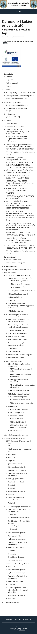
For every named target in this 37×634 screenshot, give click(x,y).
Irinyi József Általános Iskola (16, 99)
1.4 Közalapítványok (15, 297)
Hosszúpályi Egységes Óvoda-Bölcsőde (20, 92)
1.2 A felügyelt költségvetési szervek (21, 291)
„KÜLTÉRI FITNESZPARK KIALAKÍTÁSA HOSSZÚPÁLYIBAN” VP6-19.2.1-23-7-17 (20, 247)
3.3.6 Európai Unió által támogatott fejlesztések (18, 426)
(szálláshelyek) (11, 123)
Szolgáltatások (9, 114)
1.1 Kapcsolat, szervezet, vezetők (20, 278)
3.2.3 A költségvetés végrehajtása (22, 403)
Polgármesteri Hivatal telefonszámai (17, 269)
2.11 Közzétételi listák (16, 358)
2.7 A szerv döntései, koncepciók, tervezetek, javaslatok (20, 344)
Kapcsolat (9, 619)
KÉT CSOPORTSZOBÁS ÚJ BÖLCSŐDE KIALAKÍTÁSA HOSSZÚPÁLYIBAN (19, 171)
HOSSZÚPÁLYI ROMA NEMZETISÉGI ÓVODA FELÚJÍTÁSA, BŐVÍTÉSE (19, 177)
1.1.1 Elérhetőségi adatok (19, 281)
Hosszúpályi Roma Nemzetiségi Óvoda (20, 96)
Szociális (11, 494)
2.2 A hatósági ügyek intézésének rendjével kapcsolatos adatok (20, 326)
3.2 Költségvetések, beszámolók (19, 394)
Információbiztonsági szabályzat (16, 435)
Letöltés (5, 43)
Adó (9, 446)
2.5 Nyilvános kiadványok (17, 336)
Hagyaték (11, 461)
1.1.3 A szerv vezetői (17, 287)
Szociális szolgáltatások (12, 102)
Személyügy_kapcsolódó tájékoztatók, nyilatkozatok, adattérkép (18, 590)
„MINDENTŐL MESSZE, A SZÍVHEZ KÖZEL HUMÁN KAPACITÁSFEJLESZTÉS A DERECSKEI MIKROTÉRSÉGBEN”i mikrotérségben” (20, 226)
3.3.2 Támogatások (17, 412)
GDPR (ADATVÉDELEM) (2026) (15, 438)
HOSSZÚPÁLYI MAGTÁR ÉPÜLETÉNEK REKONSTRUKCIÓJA (20, 197)
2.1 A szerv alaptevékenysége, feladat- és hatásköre (19, 320)
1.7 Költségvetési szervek (17, 311)
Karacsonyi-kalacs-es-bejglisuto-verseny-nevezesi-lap (17, 41)
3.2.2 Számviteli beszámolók (20, 400)
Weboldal (11, 503)
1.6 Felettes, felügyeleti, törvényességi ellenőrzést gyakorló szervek (21, 305)
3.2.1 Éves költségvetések (19, 397)
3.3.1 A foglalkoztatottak (19, 409)
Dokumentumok (10, 257)
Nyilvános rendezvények (17, 470)
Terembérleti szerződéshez (20, 517)
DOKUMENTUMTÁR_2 (12, 602)
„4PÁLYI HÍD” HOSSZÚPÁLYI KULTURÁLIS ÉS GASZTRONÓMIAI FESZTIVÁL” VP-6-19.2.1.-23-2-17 (18, 240)
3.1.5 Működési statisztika (19, 390)
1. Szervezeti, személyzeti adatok (18, 275)
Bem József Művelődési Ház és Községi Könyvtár (19, 510)
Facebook (11, 457)
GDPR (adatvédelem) (11, 266)
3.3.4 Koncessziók (16, 419)
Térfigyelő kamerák (15, 560)
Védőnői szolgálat (12, 83)
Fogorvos (9, 80)
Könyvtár (13, 514)
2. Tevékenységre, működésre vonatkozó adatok (17, 316)
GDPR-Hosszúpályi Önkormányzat (18, 507)
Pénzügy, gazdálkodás (16, 479)
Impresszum (27, 619)
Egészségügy (9, 74)
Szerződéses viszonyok (16, 491)
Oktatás (7, 90)
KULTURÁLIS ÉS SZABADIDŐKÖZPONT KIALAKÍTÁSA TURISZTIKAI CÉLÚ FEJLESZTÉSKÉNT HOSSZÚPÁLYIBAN (20, 165)
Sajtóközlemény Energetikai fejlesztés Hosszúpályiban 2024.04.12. (18, 138)
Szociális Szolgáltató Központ (17, 105)
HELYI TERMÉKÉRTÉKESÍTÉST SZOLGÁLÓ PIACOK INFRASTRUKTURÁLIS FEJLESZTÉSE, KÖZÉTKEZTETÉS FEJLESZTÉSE (19, 204)
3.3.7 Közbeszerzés (17, 430)
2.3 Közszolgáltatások (16, 330)
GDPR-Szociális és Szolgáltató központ (20, 564)
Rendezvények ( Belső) (16, 482)
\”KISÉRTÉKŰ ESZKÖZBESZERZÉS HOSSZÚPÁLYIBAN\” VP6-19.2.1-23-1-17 (20, 234)
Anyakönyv (12, 454)
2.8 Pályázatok (13, 348)
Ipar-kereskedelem (15, 464)
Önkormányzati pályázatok (14, 127)
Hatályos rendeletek (13, 260)
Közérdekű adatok (10, 273)
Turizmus (7, 120)
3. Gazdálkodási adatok (14, 361)
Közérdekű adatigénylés (17, 467)
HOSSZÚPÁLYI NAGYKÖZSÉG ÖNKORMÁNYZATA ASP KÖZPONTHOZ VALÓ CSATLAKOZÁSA (20, 183)
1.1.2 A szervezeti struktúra (20, 284)
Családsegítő (14, 526)
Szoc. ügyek (12, 598)
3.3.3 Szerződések (16, 416)
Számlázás (11, 485)
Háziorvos (9, 77)
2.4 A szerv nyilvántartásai (17, 333)
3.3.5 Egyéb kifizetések (18, 422)
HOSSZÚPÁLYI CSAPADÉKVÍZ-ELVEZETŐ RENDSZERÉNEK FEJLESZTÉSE (17, 190)
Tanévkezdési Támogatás (15, 263)
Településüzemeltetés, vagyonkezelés (16, 499)
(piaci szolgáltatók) (13, 117)
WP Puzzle (22, 630)
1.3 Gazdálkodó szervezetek (18, 294)
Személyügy (12, 488)
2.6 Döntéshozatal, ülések (17, 340)
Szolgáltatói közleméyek (17, 37)
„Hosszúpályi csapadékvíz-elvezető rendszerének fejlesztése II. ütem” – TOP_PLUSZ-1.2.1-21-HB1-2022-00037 (20, 147)
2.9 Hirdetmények (14, 351)
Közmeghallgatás (14, 536)
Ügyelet (9, 86)
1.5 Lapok (11, 300)
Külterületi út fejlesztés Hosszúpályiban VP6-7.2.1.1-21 (17, 158)
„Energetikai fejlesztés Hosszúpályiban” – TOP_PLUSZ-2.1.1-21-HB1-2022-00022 (19, 131)
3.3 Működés (12, 407)
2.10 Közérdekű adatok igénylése (20, 354)
